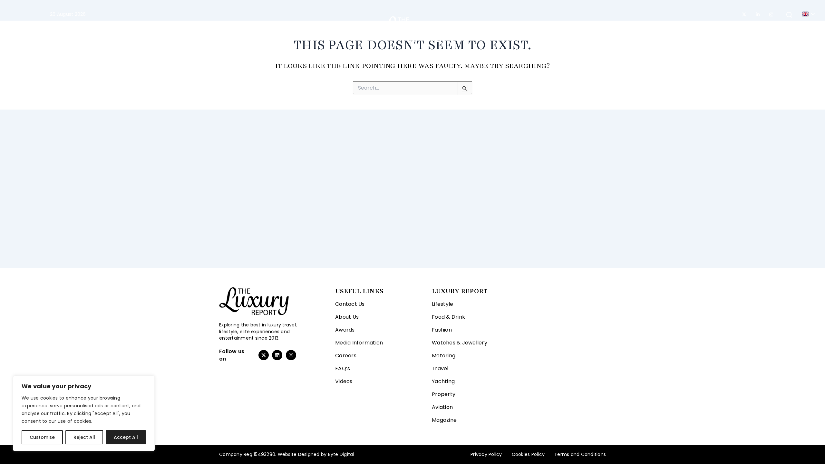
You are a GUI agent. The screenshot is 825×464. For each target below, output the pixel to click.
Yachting (468, 29)
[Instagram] (771, 14)
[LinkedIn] (757, 14)
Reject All (84, 437)
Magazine (568, 29)
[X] (744, 14)
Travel (351, 29)
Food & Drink (448, 317)
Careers (345, 355)
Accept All (126, 437)
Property (501, 29)
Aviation (534, 29)
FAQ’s (342, 368)
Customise (42, 437)
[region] (84, 413)
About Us (347, 317)
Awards (345, 330)
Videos (344, 381)
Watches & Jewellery (459, 342)
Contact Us (350, 304)
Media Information (359, 342)
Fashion (279, 29)
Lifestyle (241, 29)
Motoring (320, 29)
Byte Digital (341, 454)
